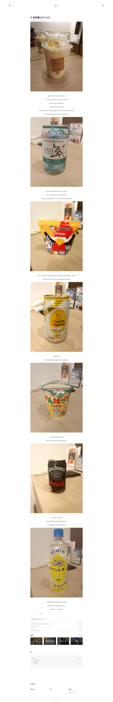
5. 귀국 (32, 621)
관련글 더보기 (80, 635)
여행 (32, 619)
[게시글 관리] (36, 614)
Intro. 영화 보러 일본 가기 (35, 630)
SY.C (34, 658)
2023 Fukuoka (36, 619)
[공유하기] (34, 614)
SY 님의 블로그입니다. (37, 659)
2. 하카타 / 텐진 (33, 626)
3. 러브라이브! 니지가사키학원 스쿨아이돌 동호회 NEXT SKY (41, 623)
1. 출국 (32, 628)
